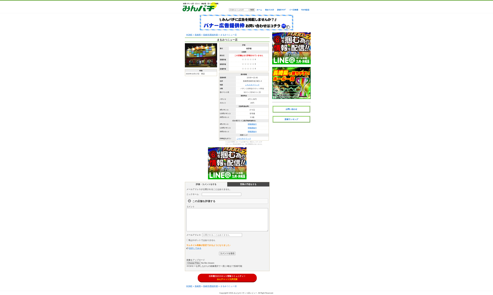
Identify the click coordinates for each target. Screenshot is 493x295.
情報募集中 (252, 124)
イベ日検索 (293, 10)
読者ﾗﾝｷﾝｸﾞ (281, 10)
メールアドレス (193, 235)
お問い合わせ (291, 109)
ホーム (259, 10)
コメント (190, 206)
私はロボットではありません (201, 240)
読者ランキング (291, 119)
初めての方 (269, 10)
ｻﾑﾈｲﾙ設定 (305, 10)
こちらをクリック (252, 85)
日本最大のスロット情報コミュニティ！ (227, 277)
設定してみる (195, 248)
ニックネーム (192, 194)
